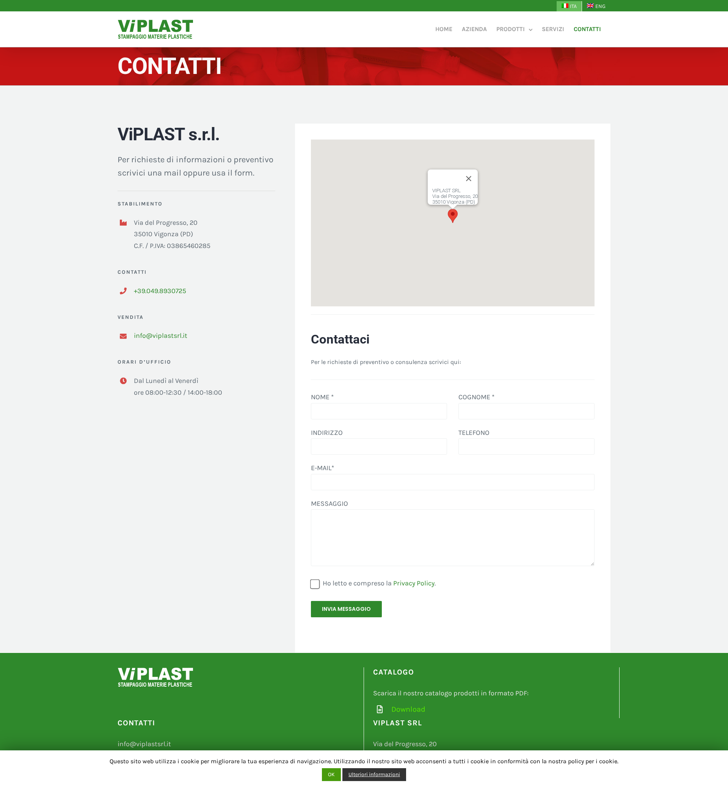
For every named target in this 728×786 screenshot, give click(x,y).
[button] (453, 216)
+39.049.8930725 (160, 291)
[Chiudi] (469, 178)
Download (408, 709)
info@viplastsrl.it (160, 335)
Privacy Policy (414, 583)
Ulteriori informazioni (374, 774)
